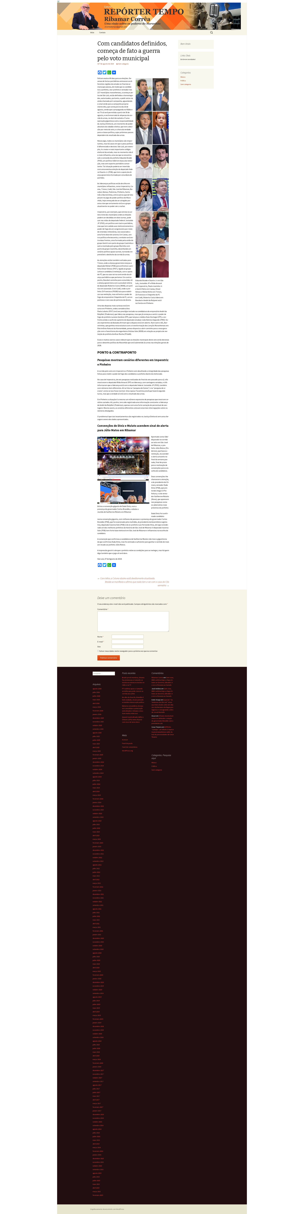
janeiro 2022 (97, 890)
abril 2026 (96, 703)
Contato (102, 32)
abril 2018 (96, 1056)
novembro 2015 (98, 1162)
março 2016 (97, 1147)
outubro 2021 (97, 901)
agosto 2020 (97, 953)
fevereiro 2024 (98, 799)
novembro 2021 (98, 898)
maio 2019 (96, 1008)
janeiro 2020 (97, 979)
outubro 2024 (97, 769)
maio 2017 (96, 1096)
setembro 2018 (98, 1037)
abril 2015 (96, 1188)
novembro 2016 (98, 1118)
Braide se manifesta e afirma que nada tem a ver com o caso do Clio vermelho (137, 583)
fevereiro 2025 (98, 755)
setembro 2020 (98, 949)
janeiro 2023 (97, 846)
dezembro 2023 (98, 806)
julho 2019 (96, 1001)
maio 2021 (96, 920)
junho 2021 (96, 916)
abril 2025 (96, 747)
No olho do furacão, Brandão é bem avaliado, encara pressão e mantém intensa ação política (133, 699)
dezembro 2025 (98, 718)
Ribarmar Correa (157, 677)
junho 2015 (96, 1180)
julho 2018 (96, 1045)
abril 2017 (96, 1100)
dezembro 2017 (98, 1070)
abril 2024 (96, 791)
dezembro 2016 (98, 1114)
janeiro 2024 (97, 802)
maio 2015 (96, 1184)
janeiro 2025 (97, 758)
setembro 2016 (98, 1125)
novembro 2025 (98, 722)
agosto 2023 (97, 821)
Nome (100, 636)
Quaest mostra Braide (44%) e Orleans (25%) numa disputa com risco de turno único (133, 719)
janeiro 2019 (97, 1023)
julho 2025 (96, 736)
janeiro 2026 (97, 714)
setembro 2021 (98, 905)
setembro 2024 (98, 773)
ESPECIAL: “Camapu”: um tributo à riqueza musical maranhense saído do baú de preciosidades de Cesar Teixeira (163, 732)
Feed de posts (127, 743)
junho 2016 (96, 1136)
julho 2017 (96, 1089)
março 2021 (97, 927)
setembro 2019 (98, 993)
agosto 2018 (97, 1041)
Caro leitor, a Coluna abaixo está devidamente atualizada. (126, 578)
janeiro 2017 (97, 1111)
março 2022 (97, 883)
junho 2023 (96, 828)
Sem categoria (123, 64)
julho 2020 (96, 957)
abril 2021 (96, 923)
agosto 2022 (97, 865)
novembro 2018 (98, 1030)
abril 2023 (96, 835)
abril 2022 (96, 879)
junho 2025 (96, 740)
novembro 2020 (98, 942)
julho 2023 (96, 824)
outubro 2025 (97, 725)
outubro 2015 (97, 1166)
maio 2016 (96, 1140)
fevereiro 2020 (98, 975)
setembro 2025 (98, 729)
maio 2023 (96, 832)
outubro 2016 (97, 1122)
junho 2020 (96, 960)
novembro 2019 (98, 986)
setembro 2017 (98, 1081)
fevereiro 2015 (98, 1195)
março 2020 (97, 971)
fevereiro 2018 (98, 1063)
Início (92, 32)
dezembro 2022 (98, 850)
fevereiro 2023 (98, 843)
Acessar (125, 740)
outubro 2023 (97, 813)
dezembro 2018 (98, 1026)
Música (182, 77)
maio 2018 (96, 1052)
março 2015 (97, 1191)
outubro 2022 (97, 857)
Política (183, 81)
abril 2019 (96, 1012)
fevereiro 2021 (98, 931)
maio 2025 (96, 744)
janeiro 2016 (97, 1155)
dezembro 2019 (98, 982)
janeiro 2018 (97, 1067)
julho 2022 (96, 868)
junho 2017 (96, 1092)
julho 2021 (96, 912)
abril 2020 (96, 968)
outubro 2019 (97, 990)
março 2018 (97, 1059)
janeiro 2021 (97, 935)
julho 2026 (96, 692)
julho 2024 (96, 780)
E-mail (100, 641)
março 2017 (97, 1103)
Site (99, 646)
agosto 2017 (97, 1085)
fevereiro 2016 (98, 1151)
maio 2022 (96, 876)
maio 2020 (96, 964)
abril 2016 (96, 1144)
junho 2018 (96, 1048)
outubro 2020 (97, 946)
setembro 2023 (98, 817)
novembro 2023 (98, 810)
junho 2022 (96, 872)
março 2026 (97, 707)
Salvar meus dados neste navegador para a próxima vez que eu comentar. (128, 651)
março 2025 (97, 751)
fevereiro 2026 (98, 711)
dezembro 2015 (98, 1158)
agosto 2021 (97, 909)
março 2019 (97, 1015)
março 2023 (97, 839)
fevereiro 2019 (98, 1019)
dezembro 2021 (98, 894)
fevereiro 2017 (98, 1107)
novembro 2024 (98, 766)
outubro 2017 (97, 1078)
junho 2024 (96, 784)
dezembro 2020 (98, 938)
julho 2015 (96, 1177)
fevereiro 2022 (98, 887)
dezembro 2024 (98, 762)
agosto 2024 (97, 777)
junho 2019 (96, 1004)
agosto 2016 (97, 1129)
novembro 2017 (98, 1074)
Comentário (102, 609)
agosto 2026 (97, 689)
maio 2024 (96, 788)
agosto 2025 (97, 733)
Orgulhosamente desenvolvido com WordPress (107, 1209)
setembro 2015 (98, 1169)
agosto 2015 (97, 1173)
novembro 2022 (98, 854)
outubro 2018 (97, 1034)
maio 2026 (96, 700)
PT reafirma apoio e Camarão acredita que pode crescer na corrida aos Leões (132, 691)
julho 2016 (96, 1133)
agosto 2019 (97, 997)
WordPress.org (127, 751)
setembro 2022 (98, 861)
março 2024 (97, 795)
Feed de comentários (129, 747)
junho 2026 (96, 696)
